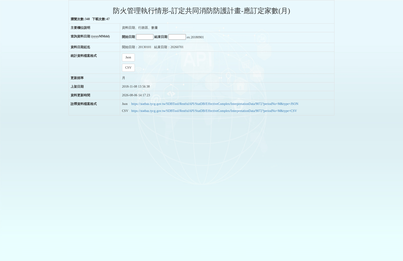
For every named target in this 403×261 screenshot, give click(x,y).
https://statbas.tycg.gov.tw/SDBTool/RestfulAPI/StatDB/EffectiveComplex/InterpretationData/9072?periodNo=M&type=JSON (214, 104)
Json (128, 57)
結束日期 (161, 37)
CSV (128, 67)
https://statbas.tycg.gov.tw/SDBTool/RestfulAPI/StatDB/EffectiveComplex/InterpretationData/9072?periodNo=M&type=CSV (214, 111)
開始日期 (129, 37)
